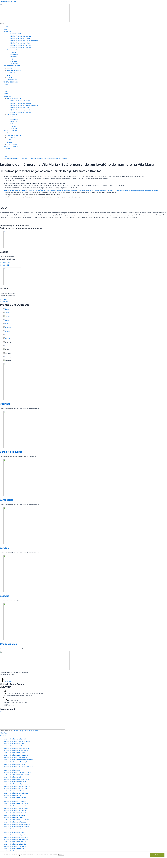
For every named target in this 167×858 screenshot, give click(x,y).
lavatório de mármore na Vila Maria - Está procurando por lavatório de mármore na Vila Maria (36, 158)
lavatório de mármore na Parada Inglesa (16, 824)
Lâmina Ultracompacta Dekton (20, 36)
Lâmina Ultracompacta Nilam (20, 43)
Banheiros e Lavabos (14, 70)
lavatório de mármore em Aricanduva (15, 837)
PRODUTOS (7, 31)
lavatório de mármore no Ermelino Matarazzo (18, 759)
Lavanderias (11, 73)
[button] (83, 23)
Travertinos (14, 63)
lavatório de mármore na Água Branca (16, 835)
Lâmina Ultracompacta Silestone (21, 47)
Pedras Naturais (12, 50)
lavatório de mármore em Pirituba (14, 810)
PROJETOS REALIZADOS (11, 66)
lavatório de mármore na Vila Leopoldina (16, 741)
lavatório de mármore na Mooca (14, 815)
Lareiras (9, 75)
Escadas (9, 77)
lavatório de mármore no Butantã (14, 848)
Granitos (13, 52)
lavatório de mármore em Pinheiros (15, 851)
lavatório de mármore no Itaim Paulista (16, 826)
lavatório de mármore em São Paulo (15, 788)
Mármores (13, 57)
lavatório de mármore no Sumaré (14, 791)
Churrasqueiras (12, 79)
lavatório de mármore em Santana (14, 764)
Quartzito (13, 61)
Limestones (14, 54)
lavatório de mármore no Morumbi (14, 846)
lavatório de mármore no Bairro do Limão (17, 772)
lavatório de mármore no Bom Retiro (15, 739)
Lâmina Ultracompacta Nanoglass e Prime (24, 41)
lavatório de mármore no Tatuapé (14, 801)
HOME (5, 27)
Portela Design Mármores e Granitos (26, 731)
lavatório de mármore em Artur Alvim (15, 804)
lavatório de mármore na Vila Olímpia (15, 793)
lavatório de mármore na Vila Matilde (15, 839)
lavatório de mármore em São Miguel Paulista (18, 766)
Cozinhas (5, 403)
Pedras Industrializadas (14, 34)
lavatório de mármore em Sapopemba (16, 755)
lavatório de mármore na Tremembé (15, 829)
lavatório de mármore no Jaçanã (14, 743)
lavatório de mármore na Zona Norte (15, 784)
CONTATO (6, 84)
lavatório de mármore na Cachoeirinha (16, 775)
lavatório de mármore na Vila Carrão (15, 808)
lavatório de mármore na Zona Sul (14, 842)
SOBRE (5, 29)
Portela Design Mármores (8, 1)
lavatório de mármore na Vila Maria (15, 757)
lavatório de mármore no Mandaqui (15, 762)
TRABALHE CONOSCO (10, 82)
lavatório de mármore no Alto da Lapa (16, 748)
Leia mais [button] (61, 855)
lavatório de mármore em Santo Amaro (16, 806)
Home (5, 156)
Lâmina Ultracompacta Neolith (20, 45)
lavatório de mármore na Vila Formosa (16, 820)
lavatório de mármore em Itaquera (14, 798)
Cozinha (9, 68)
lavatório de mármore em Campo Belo (16, 779)
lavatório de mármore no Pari (13, 817)
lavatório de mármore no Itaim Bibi (14, 844)
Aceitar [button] (157, 855)
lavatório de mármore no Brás (13, 777)
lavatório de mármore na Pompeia (14, 822)
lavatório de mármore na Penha (13, 832)
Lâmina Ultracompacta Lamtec (20, 38)
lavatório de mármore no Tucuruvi (14, 753)
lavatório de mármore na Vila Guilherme (16, 786)
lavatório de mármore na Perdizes (14, 813)
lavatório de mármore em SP (12, 770)
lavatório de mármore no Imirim (13, 795)
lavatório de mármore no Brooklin (14, 781)
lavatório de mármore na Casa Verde (15, 750)
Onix (11, 59)
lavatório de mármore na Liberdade (15, 746)
